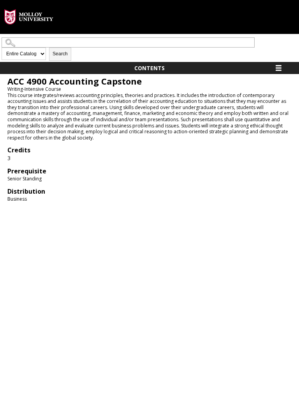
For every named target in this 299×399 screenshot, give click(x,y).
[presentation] (29, 30)
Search (60, 53)
